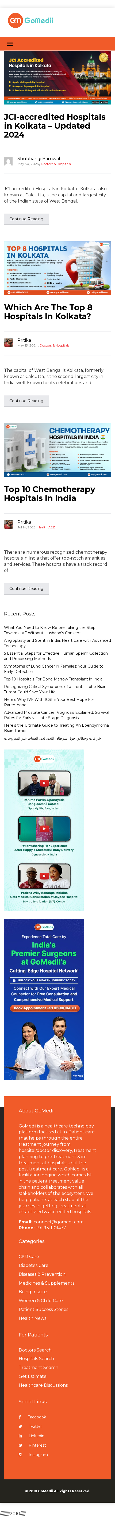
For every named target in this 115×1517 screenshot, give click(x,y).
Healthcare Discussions (43, 1385)
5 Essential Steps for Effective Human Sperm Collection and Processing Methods (56, 656)
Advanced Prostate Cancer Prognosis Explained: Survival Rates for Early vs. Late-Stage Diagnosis (56, 715)
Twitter (35, 1426)
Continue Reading (26, 219)
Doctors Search (35, 1350)
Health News (32, 1318)
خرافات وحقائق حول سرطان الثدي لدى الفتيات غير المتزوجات (52, 738)
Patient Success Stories (43, 1309)
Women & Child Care (41, 1300)
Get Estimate (33, 1376)
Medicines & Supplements (46, 1283)
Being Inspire (33, 1291)
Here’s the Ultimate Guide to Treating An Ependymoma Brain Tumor (56, 728)
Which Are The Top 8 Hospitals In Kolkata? (48, 311)
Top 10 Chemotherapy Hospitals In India (49, 493)
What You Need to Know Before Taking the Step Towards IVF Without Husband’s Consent (49, 630)
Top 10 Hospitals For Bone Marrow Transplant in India (53, 679)
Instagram (38, 1454)
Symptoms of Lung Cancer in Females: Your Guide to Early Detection (53, 669)
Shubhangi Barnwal (38, 158)
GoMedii (45, 1491)
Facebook (37, 1417)
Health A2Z (46, 527)
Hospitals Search (36, 1358)
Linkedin (36, 1435)
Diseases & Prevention (42, 1274)
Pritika (24, 340)
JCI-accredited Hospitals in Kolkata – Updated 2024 (55, 126)
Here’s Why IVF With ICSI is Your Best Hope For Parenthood (49, 702)
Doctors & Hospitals (56, 164)
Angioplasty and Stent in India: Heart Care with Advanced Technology (57, 643)
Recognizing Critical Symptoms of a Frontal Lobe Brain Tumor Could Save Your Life (55, 689)
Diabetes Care (33, 1265)
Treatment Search (38, 1367)
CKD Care (29, 1256)
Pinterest (37, 1445)
